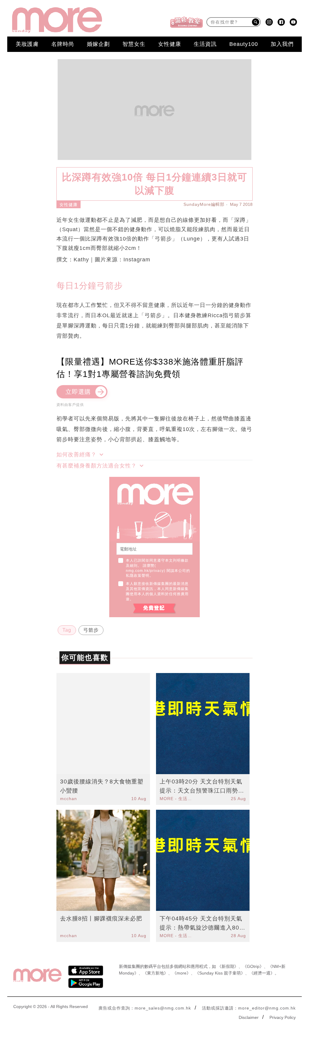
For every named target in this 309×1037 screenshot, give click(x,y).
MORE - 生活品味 (176, 798)
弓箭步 (91, 630)
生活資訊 (205, 44)
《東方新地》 (155, 973)
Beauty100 (243, 44)
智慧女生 (134, 44)
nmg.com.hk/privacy (145, 571)
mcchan (68, 798)
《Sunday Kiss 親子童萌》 (220, 973)
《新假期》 (227, 966)
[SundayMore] (57, 20)
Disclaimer (249, 1017)
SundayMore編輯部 (204, 204)
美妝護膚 (27, 44)
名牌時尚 (62, 44)
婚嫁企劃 (98, 44)
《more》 (181, 973)
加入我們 (282, 44)
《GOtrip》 (253, 966)
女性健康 (169, 44)
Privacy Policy (282, 1017)
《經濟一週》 (262, 973)
